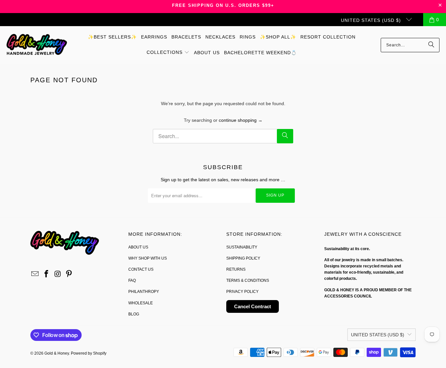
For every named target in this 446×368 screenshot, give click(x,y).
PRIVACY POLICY (242, 291)
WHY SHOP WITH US (147, 258)
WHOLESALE (140, 303)
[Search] (431, 45)
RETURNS (236, 269)
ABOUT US (138, 247)
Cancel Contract (252, 306)
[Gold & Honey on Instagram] (58, 274)
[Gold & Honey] (37, 45)
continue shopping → (241, 120)
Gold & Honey (56, 353)
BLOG (133, 314)
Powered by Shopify (88, 353)
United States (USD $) (372, 20)
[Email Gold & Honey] (35, 274)
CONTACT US (140, 269)
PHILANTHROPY (143, 291)
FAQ (132, 280)
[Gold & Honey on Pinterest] (69, 274)
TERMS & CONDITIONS (247, 280)
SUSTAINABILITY (241, 247)
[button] (168, 52)
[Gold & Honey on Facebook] (47, 274)
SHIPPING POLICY (243, 258)
